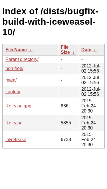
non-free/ (14, 68)
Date (86, 49)
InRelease (15, 139)
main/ (11, 80)
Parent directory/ (22, 59)
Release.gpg (18, 105)
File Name (16, 49)
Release (14, 122)
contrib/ (12, 91)
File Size (65, 50)
